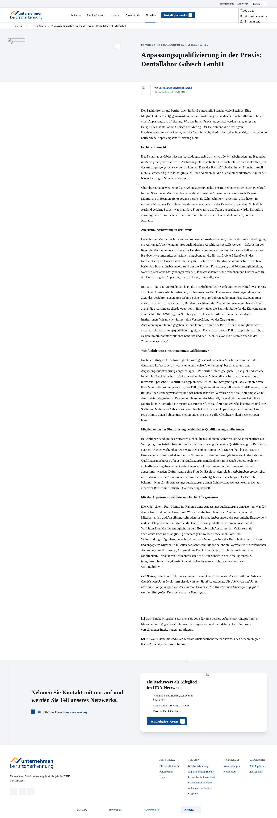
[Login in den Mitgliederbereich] (233, 15)
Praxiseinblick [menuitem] (132, 15)
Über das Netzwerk (169, 766)
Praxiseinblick (256, 771)
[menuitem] (76, 15)
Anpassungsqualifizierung (201, 771)
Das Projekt (242, 4)
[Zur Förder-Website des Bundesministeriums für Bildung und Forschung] (252, 15)
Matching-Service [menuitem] (96, 15)
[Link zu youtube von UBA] (30, 791)
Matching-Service (258, 766)
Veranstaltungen (232, 766)
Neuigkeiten (230, 771)
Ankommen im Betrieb (199, 788)
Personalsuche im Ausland (201, 777)
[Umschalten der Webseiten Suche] (225, 15)
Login (162, 777)
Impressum (81, 810)
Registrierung (166, 771)
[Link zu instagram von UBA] (22, 791)
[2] (174, 314)
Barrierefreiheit (227, 4)
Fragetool (193, 793)
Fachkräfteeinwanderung (200, 782)
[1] (246, 255)
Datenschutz (115, 810)
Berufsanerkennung (198, 766)
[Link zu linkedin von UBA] (13, 791)
